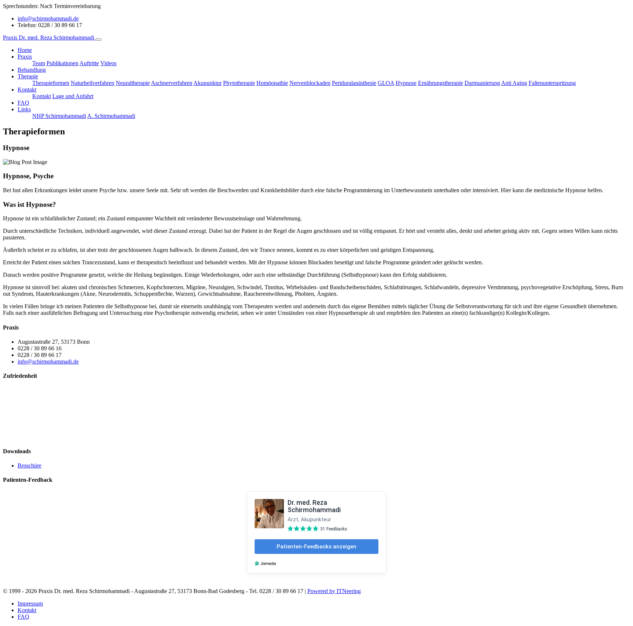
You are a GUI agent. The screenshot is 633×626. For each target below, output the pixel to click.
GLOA (386, 83)
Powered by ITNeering (334, 591)
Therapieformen (50, 83)
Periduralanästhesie (354, 83)
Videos (108, 63)
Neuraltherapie (133, 83)
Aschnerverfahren (171, 83)
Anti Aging (514, 83)
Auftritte (89, 63)
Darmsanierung (482, 83)
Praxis (25, 56)
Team (38, 63)
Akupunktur (207, 83)
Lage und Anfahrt (72, 96)
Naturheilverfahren (92, 83)
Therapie (28, 76)
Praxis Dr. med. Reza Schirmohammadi (49, 37)
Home (25, 50)
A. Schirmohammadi (111, 116)
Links (24, 109)
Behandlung (32, 70)
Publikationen (62, 63)
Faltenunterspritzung (552, 83)
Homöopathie (272, 83)
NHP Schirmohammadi (59, 116)
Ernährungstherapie (440, 83)
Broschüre (29, 465)
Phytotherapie (239, 83)
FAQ (23, 103)
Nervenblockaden (309, 83)
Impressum (30, 603)
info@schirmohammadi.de (48, 18)
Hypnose (406, 83)
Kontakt (27, 89)
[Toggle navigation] (98, 39)
